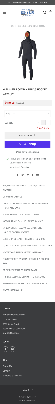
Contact (6, 371)
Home (12, 26)
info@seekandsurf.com (14, 314)
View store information (19, 167)
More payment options (27, 152)
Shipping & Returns (12, 375)
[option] (27, 55)
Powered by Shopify (27, 397)
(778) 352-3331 (10, 319)
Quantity (9, 123)
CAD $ (25, 390)
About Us (7, 366)
